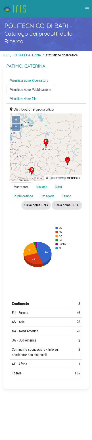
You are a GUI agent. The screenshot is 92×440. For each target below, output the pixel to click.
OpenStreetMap (57, 177)
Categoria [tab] (47, 196)
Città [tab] (58, 187)
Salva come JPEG (66, 205)
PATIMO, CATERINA (27, 55)
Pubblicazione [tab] (23, 196)
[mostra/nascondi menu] (87, 8)
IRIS (5, 55)
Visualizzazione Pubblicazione (30, 90)
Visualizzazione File (23, 99)
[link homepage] (16, 9)
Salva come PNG (36, 205)
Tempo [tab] (66, 196)
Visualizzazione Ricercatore (29, 80)
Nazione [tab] (41, 187)
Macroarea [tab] (21, 187)
